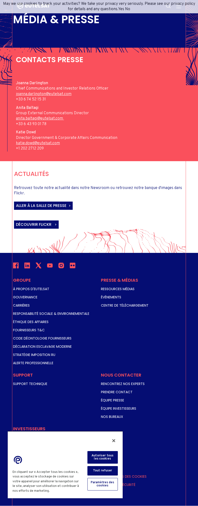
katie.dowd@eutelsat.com (38, 143)
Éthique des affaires (31, 321)
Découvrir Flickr (34, 224)
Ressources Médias (117, 289)
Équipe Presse (112, 400)
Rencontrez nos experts (123, 383)
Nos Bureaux (112, 416)
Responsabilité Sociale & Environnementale (51, 313)
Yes (121, 9)
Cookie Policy (61, 491)
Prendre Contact (117, 392)
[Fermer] (113, 440)
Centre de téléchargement (124, 305)
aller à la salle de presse (41, 205)
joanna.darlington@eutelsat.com (43, 94)
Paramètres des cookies (125, 476)
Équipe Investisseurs (118, 408)
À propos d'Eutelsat (31, 289)
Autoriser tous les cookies (102, 457)
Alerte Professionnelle (33, 363)
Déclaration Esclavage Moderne (42, 346)
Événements (111, 297)
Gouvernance (25, 297)
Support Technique (30, 383)
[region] (65, 464)
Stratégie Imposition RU (34, 354)
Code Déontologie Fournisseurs (42, 338)
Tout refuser (102, 471)
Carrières (21, 305)
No (127, 9)
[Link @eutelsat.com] (63, 118)
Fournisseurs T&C (29, 330)
